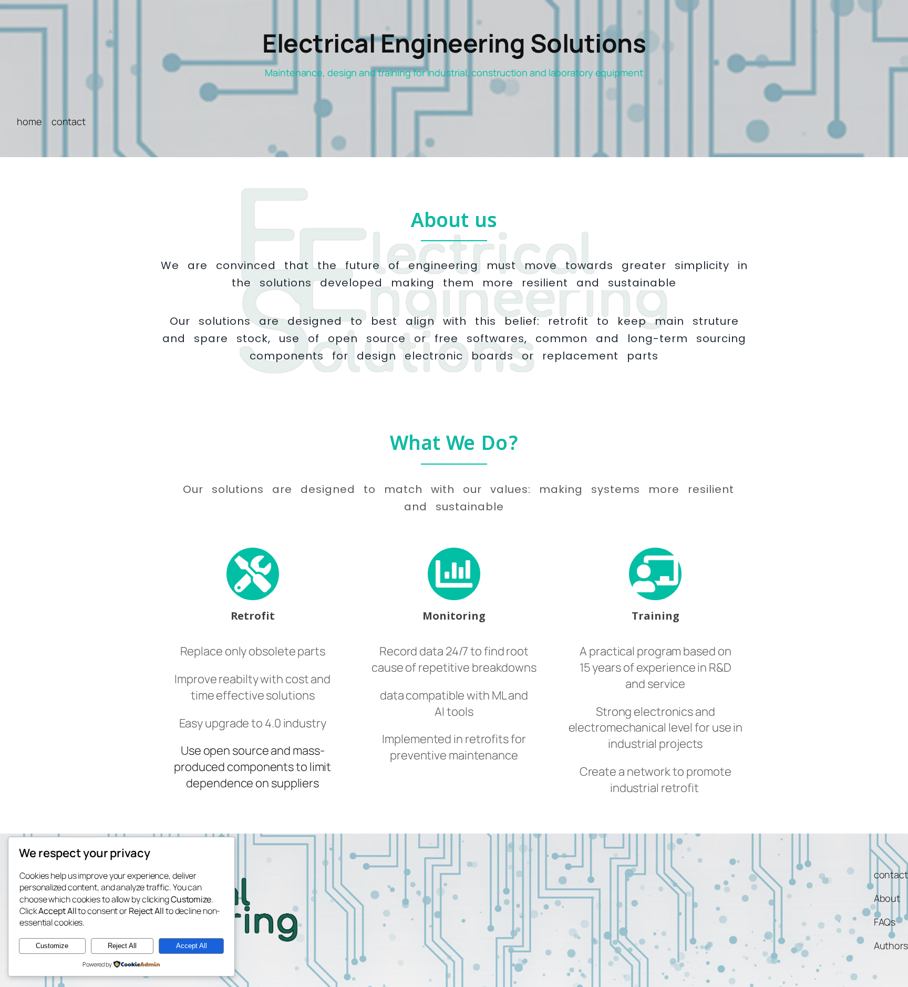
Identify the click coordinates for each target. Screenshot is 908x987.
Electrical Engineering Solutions (454, 43)
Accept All (191, 946)
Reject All (122, 946)
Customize (52, 946)
